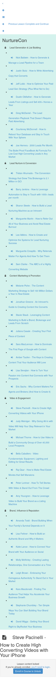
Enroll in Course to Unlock (28, 671)
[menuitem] (3, 10)
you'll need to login (40, 666)
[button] (2, 3)
